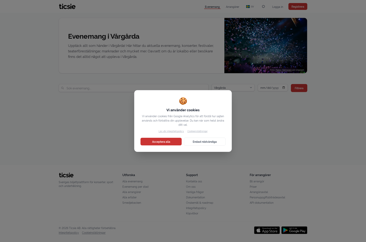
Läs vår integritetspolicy (171, 131)
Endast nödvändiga (205, 141)
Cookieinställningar (197, 131)
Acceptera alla (161, 141)
